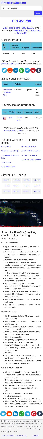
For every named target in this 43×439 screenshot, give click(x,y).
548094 (27, 191)
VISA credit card (11, 27)
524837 (17, 191)
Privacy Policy (21, 436)
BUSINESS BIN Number (31, 160)
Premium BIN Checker (10, 64)
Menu (38, 13)
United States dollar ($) (10, 151)
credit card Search (29, 146)
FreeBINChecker (13, 3)
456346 (6, 186)
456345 (37, 180)
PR (10, 118)
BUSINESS (28, 27)
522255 (6, 191)
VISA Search (6, 162)
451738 (27, 180)
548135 (37, 191)
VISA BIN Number (8, 167)
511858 (26, 186)
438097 (6, 180)
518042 (37, 186)
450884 (17, 180)
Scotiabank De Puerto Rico (26, 30)
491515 (17, 186)
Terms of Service (8, 436)
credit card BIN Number (31, 151)
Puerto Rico (23, 33)
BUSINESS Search (29, 155)
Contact (35, 436)
